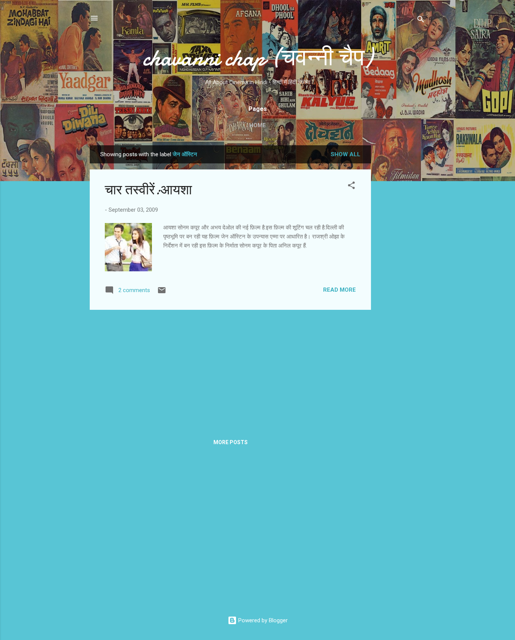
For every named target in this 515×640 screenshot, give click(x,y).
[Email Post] (161, 292)
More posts (230, 442)
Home (257, 125)
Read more (339, 289)
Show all (345, 154)
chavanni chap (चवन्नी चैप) (257, 58)
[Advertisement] (401, 258)
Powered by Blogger (262, 620)
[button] (351, 186)
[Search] (420, 20)
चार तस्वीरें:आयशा (148, 190)
